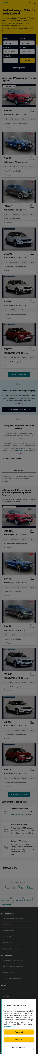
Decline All (19, 1040)
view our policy (9, 1026)
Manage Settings (18, 1047)
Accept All (19, 1032)
